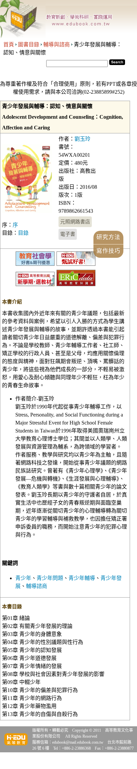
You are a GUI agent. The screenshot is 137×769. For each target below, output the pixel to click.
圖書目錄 (28, 44)
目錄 (23, 233)
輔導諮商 (36, 586)
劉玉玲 (82, 139)
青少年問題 (50, 578)
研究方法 (108, 237)
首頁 (8, 44)
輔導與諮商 (56, 44)
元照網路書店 (75, 221)
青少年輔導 (81, 578)
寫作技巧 (108, 251)
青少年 (23, 578)
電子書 (67, 234)
